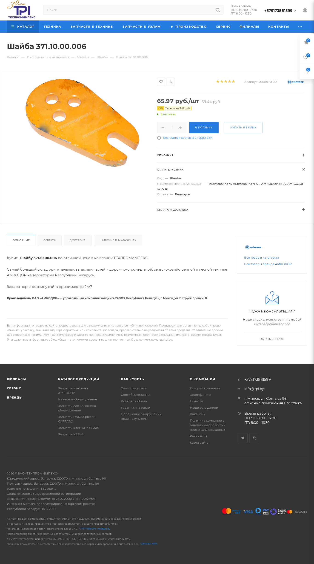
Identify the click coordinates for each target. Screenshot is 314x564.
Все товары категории (261, 257)
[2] (221, 82)
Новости (196, 401)
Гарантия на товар (135, 407)
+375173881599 (278, 11)
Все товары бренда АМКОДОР (268, 264)
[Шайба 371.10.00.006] (78, 123)
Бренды (15, 397)
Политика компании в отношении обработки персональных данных (208, 425)
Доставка (78, 240)
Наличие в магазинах (118, 240)
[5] (233, 82)
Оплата (49, 240)
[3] (225, 82)
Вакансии (198, 414)
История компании (205, 388)
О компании (202, 379)
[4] (229, 82)
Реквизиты (198, 436)
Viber (254, 438)
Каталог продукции (78, 379)
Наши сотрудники (204, 407)
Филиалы (16, 379)
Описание (21, 240)
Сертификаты (200, 394)
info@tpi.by (254, 389)
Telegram (243, 438)
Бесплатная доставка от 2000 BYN (188, 137)
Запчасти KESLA (70, 434)
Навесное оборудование (77, 399)
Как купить (132, 379)
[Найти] (217, 10)
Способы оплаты (134, 388)
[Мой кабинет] (305, 11)
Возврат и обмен (134, 401)
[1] (218, 82)
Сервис (14, 388)
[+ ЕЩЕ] (300, 26)
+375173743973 (148, 544)
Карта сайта (199, 442)
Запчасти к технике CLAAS (78, 428)
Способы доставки (135, 394)
